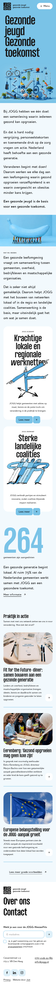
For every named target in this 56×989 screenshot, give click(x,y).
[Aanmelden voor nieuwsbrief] (49, 934)
